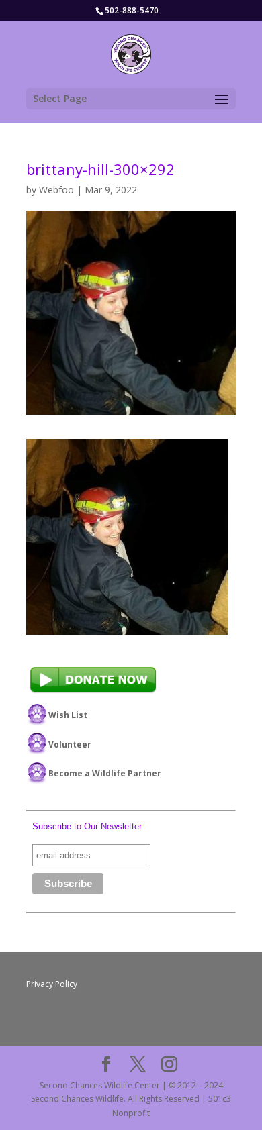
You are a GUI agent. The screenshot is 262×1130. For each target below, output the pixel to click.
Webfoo (56, 189)
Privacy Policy (51, 984)
